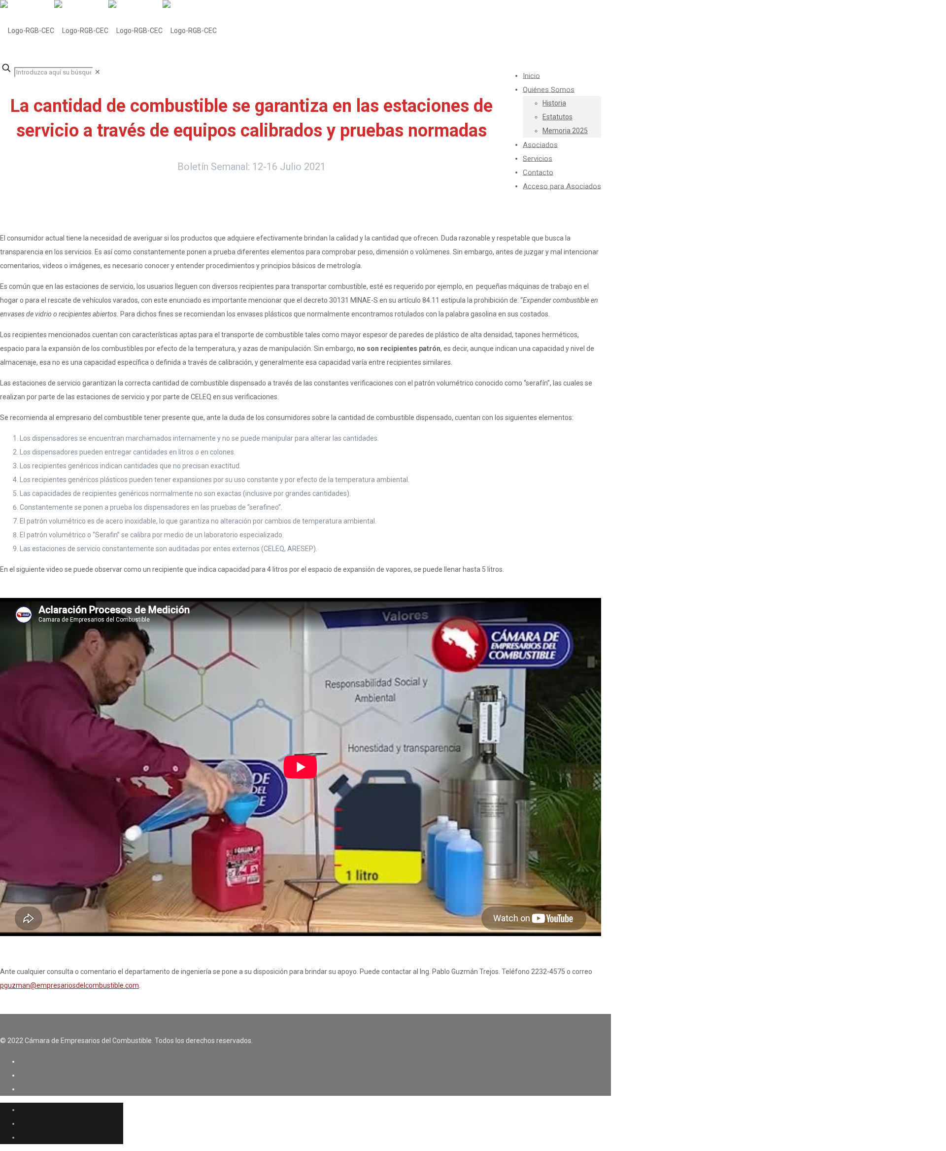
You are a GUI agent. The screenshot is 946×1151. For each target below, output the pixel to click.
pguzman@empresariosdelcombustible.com (69, 985)
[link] (98, 72)
